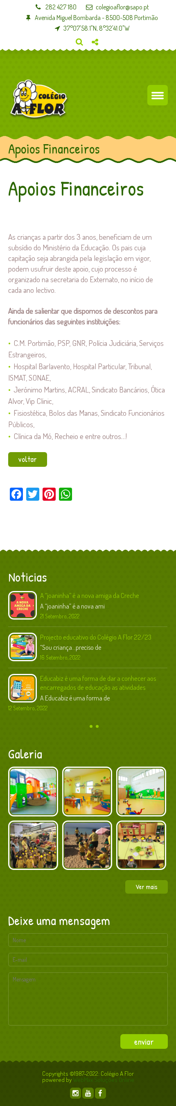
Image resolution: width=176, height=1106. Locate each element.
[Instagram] (75, 1093)
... (108, 606)
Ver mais (146, 886)
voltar (27, 459)
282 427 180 (60, 7)
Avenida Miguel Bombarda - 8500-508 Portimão (96, 17)
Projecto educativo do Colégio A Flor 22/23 (95, 637)
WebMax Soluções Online (103, 1080)
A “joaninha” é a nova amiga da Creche (89, 595)
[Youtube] (87, 1093)
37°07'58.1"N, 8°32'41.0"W (96, 28)
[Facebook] (100, 1093)
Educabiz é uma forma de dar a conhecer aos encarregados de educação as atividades (98, 682)
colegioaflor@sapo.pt (122, 7)
